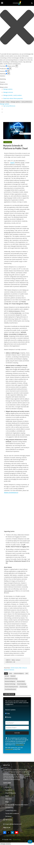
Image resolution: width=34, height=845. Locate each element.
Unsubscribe (9, 808)
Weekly (8, 717)
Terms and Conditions (12, 813)
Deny (7, 102)
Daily (8, 713)
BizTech (7, 676)
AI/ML (10, 673)
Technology (8, 142)
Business (13, 676)
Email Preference (10, 793)
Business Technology (10, 684)
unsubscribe (9, 749)
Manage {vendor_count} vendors (12, 95)
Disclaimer (8, 816)
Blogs (7, 802)
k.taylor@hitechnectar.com (13, 824)
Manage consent (5, 843)
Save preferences (27, 102)
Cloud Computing (21, 684)
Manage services (8, 92)
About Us (8, 787)
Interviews (8, 799)
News (7, 796)
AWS (27, 673)
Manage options (7, 89)
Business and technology (11, 678)
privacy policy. (20, 745)
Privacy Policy (16, 839)
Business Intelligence (10, 681)
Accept (3, 102)
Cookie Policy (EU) (10, 810)
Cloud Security (23, 686)
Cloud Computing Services (11, 686)
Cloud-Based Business (10, 689)
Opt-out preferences (9, 106)
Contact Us (8, 790)
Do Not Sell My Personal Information (16, 805)
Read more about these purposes (13, 98)
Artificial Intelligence (19, 673)
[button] (17, 27)
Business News (21, 681)
